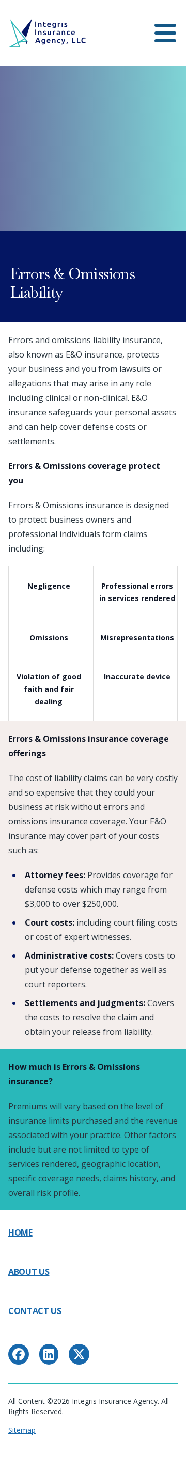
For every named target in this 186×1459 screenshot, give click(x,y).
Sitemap (22, 1430)
